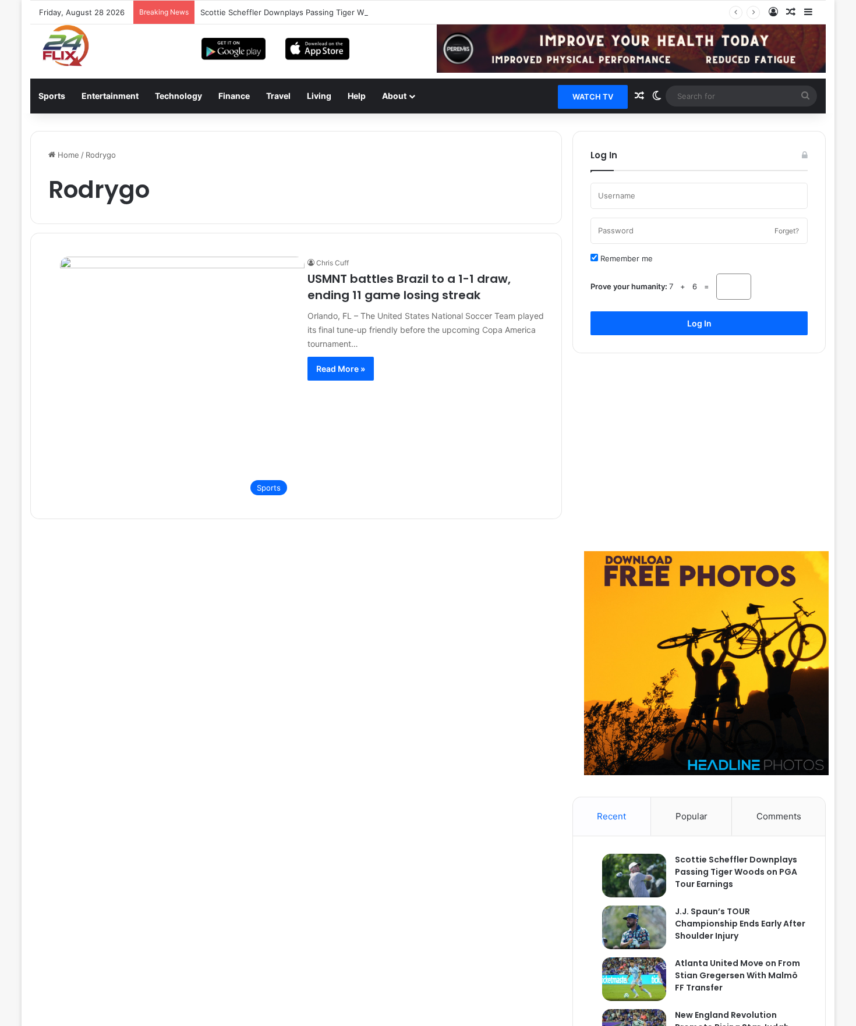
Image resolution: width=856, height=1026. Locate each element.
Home (67, 154)
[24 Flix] (59, 45)
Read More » (340, 369)
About (394, 96)
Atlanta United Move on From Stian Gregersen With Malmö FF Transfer (737, 975)
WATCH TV (592, 96)
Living (319, 96)
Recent (611, 816)
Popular (691, 816)
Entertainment (110, 96)
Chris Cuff (332, 262)
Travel (278, 96)
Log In (699, 323)
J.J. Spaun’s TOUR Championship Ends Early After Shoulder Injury (740, 924)
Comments (778, 816)
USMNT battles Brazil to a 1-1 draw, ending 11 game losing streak (409, 287)
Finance (234, 96)
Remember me (625, 258)
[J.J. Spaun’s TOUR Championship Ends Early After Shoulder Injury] (628, 927)
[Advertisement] (699, 452)
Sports (51, 96)
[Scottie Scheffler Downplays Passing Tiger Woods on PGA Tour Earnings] (628, 875)
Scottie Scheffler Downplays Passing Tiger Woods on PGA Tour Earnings (332, 12)
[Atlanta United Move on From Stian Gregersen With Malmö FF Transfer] (628, 979)
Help (357, 96)
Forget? (786, 230)
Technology (178, 96)
